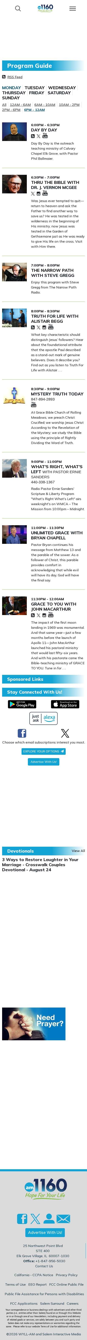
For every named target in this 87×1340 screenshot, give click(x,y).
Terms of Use (15, 1284)
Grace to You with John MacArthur (53, 606)
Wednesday (62, 87)
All (4, 105)
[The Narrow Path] (14, 272)
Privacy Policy (67, 1275)
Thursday (14, 92)
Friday (36, 92)
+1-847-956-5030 (50, 1261)
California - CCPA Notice (33, 1275)
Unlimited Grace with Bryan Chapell (57, 535)
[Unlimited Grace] (14, 534)
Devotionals (20, 851)
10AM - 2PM (69, 105)
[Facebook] (22, 733)
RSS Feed (14, 77)
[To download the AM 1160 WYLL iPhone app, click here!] (65, 704)
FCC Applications (24, 1303)
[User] (49, 1221)
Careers (73, 1303)
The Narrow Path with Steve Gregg (52, 273)
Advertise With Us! (44, 762)
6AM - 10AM (44, 105)
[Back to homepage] (45, 8)
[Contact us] (62, 1219)
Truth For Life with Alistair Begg (54, 318)
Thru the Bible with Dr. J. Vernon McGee (55, 185)
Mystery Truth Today (57, 394)
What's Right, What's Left (57, 469)
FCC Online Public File (66, 1284)
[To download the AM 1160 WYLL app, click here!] (22, 704)
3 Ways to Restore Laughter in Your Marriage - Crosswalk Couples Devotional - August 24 (40, 864)
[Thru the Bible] (14, 184)
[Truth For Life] (14, 318)
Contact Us (44, 1266)
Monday (11, 87)
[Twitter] (38, 136)
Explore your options (41, 751)
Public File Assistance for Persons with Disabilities (44, 1294)
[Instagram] (38, 193)
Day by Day (44, 130)
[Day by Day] (14, 131)
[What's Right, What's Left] (14, 468)
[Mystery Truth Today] (14, 395)
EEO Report (37, 1284)
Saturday (59, 92)
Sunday (11, 97)
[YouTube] (45, 136)
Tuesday (34, 87)
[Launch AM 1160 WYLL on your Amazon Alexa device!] (43, 718)
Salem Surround (52, 1303)
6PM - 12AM (34, 110)
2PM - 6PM (11, 110)
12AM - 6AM (20, 105)
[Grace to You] (14, 605)
